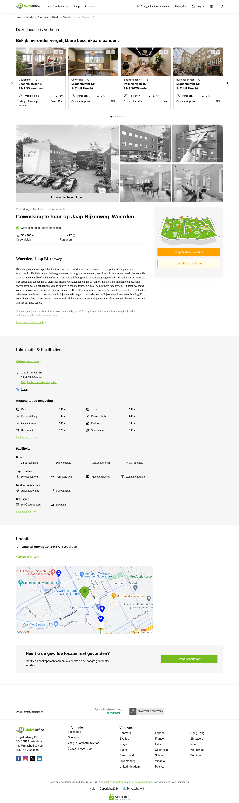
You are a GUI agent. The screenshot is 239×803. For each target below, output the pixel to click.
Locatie (29, 17)
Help (77, 6)
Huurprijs (180, 6)
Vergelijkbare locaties (189, 252)
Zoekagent (74, 731)
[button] (54, 52)
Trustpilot (21, 693)
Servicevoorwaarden (142, 781)
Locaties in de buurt (189, 263)
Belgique (196, 755)
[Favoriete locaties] (221, 6)
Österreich (161, 749)
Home (19, 17)
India (193, 744)
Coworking (42, 17)
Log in (200, 6)
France (159, 738)
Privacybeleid (115, 781)
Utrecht (55, 17)
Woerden (67, 17)
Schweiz (160, 755)
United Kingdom (130, 766)
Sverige (124, 738)
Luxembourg (127, 761)
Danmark (125, 733)
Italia (158, 744)
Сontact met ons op (80, 748)
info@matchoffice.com (29, 745)
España (160, 733)
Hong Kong (197, 733)
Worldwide (197, 749)
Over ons (90, 6)
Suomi (124, 749)
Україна (160, 761)
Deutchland (127, 755)
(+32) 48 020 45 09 (27, 749)
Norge (123, 744)
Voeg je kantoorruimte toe (155, 6)
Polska (159, 766)
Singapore (196, 738)
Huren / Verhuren (55, 6)
